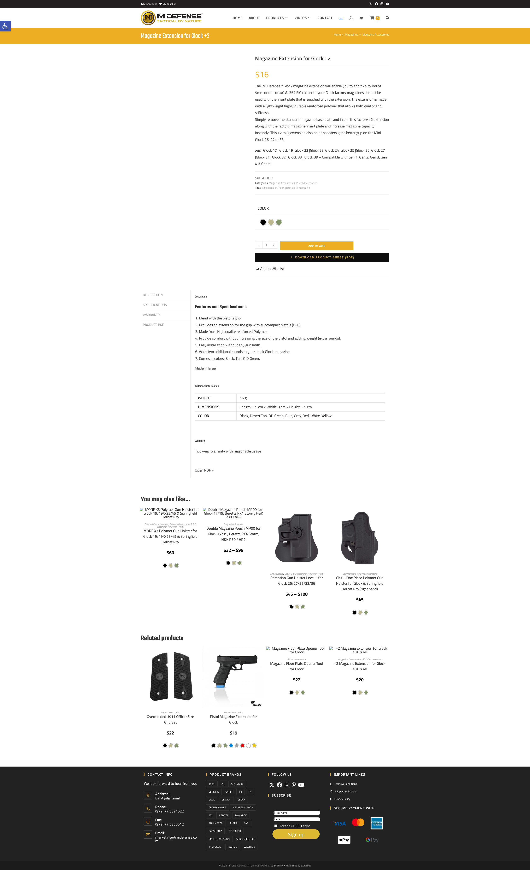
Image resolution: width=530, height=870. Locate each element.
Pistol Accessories (306, 182)
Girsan (226, 799)
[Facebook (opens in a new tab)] (376, 4)
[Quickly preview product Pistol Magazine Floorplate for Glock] (262, 654)
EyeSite (278, 865)
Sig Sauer (235, 831)
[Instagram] (287, 785)
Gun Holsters (276, 573)
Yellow (327, 415)
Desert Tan (258, 415)
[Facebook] (279, 785)
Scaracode (306, 865)
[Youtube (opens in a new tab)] (386, 4)
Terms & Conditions (345, 783)
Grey (297, 415)
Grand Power (217, 807)
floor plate (285, 187)
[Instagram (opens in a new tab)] (381, 4)
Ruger (233, 823)
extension (271, 187)
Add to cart (316, 245)
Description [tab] (153, 295)
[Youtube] (301, 785)
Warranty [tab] (151, 315)
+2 (263, 187)
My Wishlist (169, 4)
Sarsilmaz (215, 831)
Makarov (241, 815)
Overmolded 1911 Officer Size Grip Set (170, 719)
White (315, 415)
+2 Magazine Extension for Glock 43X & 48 (359, 666)
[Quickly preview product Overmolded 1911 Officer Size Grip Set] (198, 654)
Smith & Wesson (219, 838)
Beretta (214, 791)
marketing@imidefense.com (176, 839)
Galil (212, 799)
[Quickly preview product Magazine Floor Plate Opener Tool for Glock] (325, 654)
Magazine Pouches (233, 524)
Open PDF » (204, 470)
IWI (210, 815)
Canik (228, 791)
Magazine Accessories (375, 34)
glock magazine (301, 187)
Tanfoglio (215, 846)
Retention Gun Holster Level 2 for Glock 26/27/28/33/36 (296, 580)
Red (306, 415)
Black (244, 415)
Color (263, 208)
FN (250, 791)
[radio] (263, 222)
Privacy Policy (342, 799)
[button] (269, 268)
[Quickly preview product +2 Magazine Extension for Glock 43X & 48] (388, 654)
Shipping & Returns (345, 791)
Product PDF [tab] (153, 325)
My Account (150, 4)
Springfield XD (246, 838)
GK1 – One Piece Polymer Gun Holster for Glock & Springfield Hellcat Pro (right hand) (359, 583)
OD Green (276, 415)
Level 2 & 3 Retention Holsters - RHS (176, 525)
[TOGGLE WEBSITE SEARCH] (387, 18)
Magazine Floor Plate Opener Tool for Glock (296, 666)
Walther (249, 846)
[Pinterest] (294, 785)
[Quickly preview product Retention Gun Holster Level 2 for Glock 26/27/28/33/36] (325, 515)
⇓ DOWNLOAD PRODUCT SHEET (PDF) (322, 257)
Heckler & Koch (243, 807)
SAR (246, 823)
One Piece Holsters (367, 573)
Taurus (232, 846)
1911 (212, 783)
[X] (272, 785)
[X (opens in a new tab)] (371, 4)
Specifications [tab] (155, 305)
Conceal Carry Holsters (156, 524)
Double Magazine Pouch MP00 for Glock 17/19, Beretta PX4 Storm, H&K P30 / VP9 (233, 534)
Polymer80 (216, 823)
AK (223, 783)
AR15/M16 (237, 783)
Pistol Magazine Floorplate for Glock (233, 719)
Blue (288, 415)
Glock (241, 799)
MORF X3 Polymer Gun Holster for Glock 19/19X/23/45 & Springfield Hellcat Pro (170, 536)
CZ (240, 791)
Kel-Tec (224, 815)
